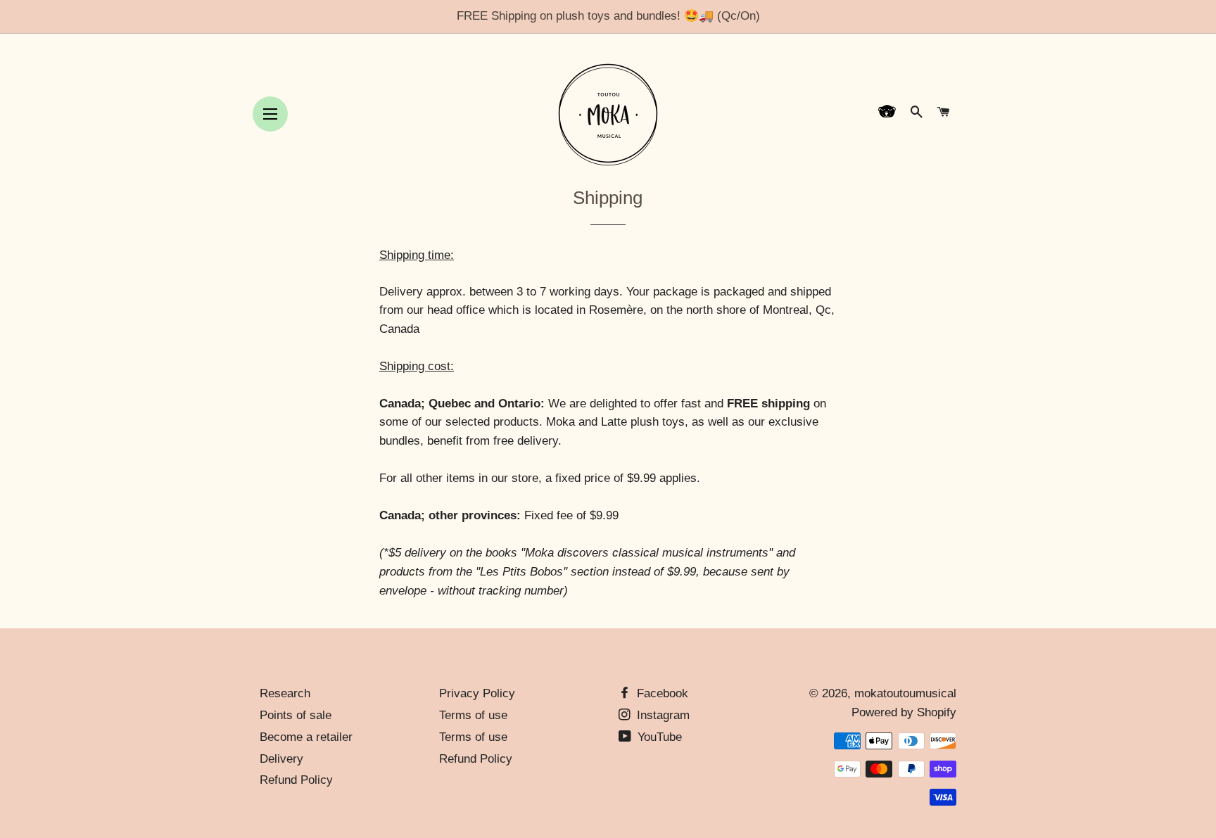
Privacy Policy (477, 693)
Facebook (660, 693)
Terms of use (473, 715)
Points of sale (295, 715)
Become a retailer (306, 737)
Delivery (281, 759)
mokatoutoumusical (905, 693)
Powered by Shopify (903, 712)
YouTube (658, 737)
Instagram (661, 715)
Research (285, 693)
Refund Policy (296, 780)
